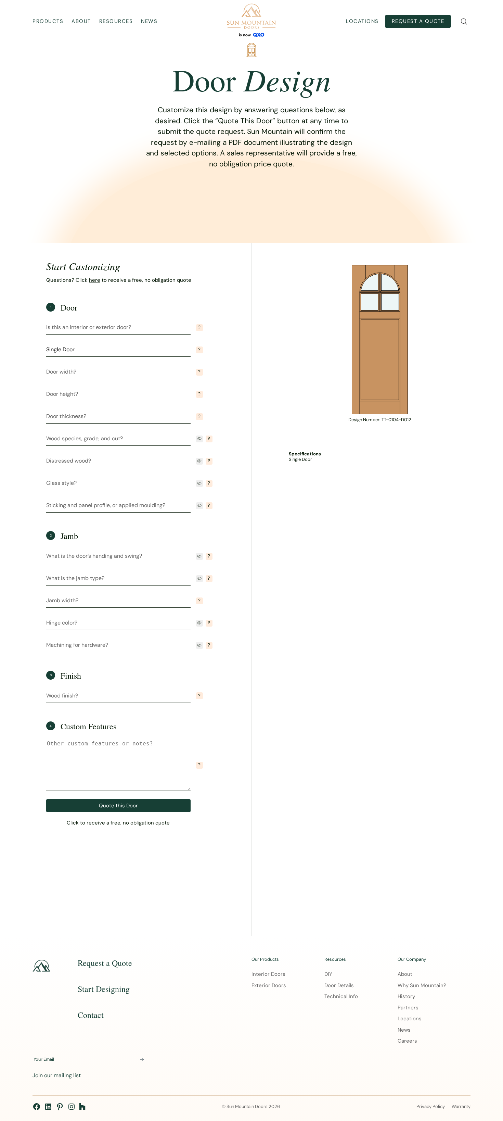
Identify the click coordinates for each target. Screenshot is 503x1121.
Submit (142, 1059)
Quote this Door (118, 805)
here (94, 280)
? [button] (199, 327)
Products (48, 21)
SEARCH (463, 21)
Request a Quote (418, 21)
